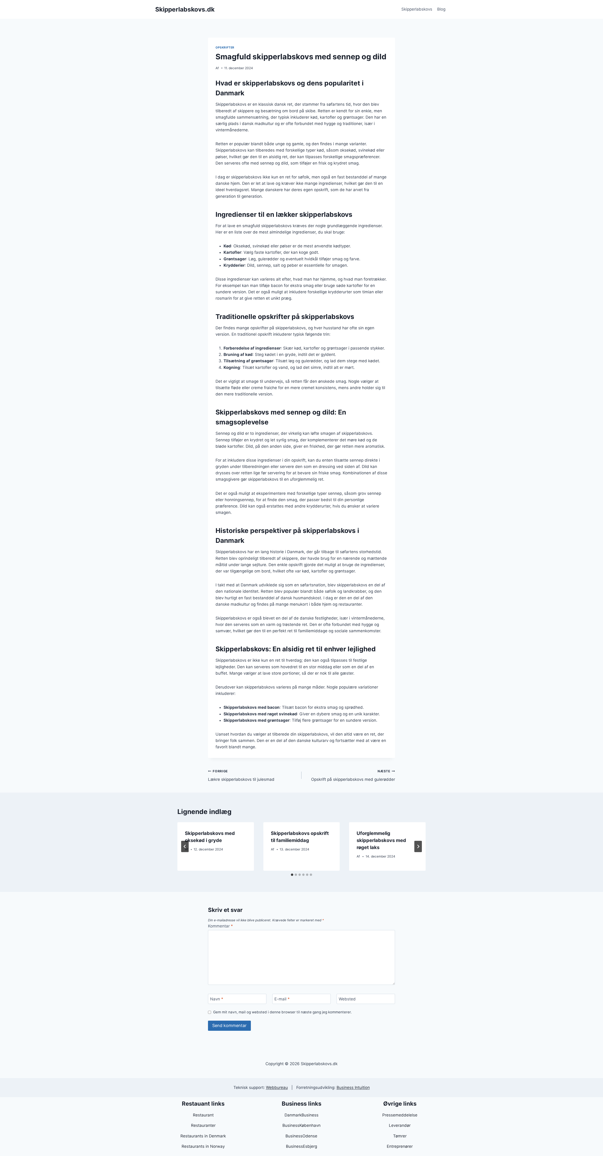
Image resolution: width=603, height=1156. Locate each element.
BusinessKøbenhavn (301, 1125)
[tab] (292, 875)
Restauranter (203, 1125)
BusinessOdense (301, 1136)
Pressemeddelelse (399, 1115)
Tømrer (400, 1136)
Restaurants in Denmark (203, 1136)
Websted (347, 999)
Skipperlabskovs (416, 9)
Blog (441, 9)
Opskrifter (225, 47)
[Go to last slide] (185, 846)
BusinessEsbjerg (301, 1146)
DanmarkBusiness (301, 1115)
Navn (216, 999)
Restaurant (203, 1115)
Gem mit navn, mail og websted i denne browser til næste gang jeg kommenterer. (282, 1012)
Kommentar (220, 926)
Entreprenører (400, 1146)
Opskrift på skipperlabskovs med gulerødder (353, 775)
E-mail (282, 999)
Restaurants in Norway (203, 1146)
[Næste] (418, 846)
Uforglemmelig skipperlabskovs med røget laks (381, 840)
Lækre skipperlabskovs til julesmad (241, 775)
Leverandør (400, 1125)
